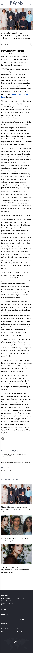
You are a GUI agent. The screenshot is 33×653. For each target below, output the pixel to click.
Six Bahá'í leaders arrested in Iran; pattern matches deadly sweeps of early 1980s (16, 509)
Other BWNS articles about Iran (9, 459)
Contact (19, 628)
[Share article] (30, 44)
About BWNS (4, 628)
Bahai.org (4, 623)
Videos (3, 610)
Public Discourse (6, 598)
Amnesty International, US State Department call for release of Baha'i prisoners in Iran (15, 569)
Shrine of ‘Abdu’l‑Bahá (23, 600)
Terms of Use (21, 631)
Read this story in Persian (7, 470)
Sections (4, 595)
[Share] (2, 438)
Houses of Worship (6, 600)
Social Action (20, 598)
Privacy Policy (5, 631)
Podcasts (4, 615)
